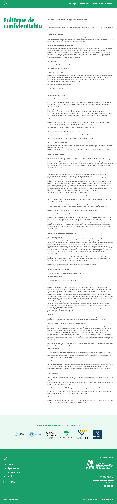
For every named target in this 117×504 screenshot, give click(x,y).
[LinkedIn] (108, 486)
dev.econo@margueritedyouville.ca (103, 480)
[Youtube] (112, 486)
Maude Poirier (94, 309)
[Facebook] (104, 486)
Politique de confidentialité (10, 499)
